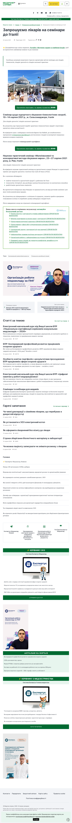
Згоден (36, 819)
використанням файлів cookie (45, 816)
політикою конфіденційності (25, 816)
